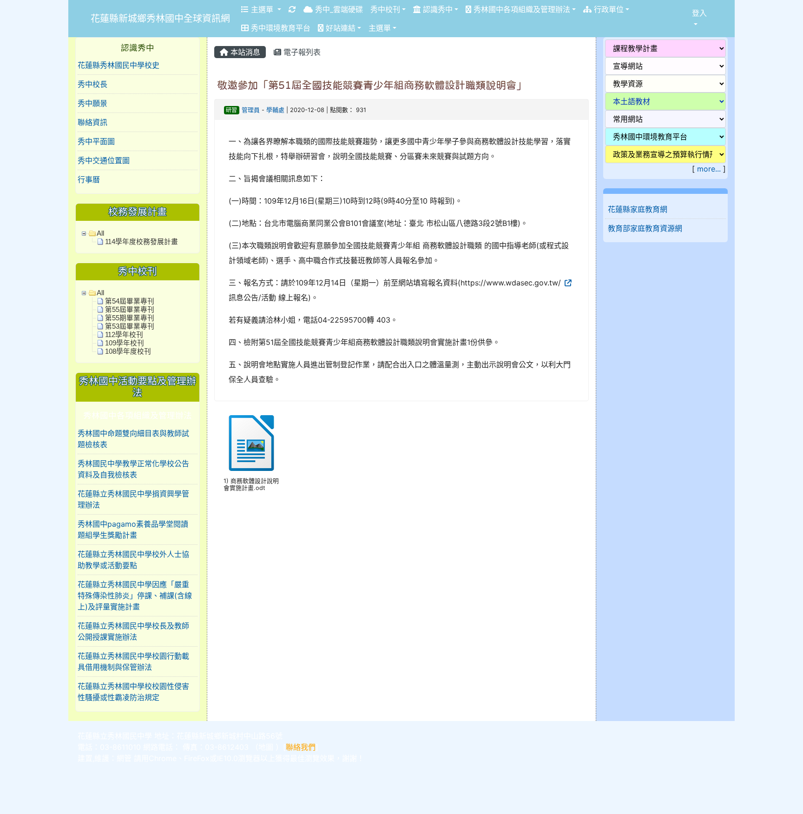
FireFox (197, 758)
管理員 (251, 109)
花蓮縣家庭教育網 (637, 209)
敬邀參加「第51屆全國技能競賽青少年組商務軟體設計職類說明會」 (372, 85)
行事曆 (89, 179)
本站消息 (244, 52)
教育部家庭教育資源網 (645, 228)
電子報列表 (301, 52)
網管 (124, 758)
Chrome (163, 758)
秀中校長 (92, 84)
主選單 (262, 9)
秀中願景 (92, 103)
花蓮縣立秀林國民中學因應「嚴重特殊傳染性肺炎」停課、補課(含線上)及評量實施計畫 (135, 595)
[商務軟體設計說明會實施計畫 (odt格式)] (251, 443)
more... (709, 168)
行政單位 (608, 9)
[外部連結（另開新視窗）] (567, 282)
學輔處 (275, 109)
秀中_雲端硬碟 (338, 9)
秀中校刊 (385, 9)
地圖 (265, 747)
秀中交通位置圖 (104, 160)
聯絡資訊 (92, 122)
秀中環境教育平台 (279, 28)
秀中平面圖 (96, 141)
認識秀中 (437, 9)
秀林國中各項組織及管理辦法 (520, 9)
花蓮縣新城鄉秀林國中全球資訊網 (160, 18)
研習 (231, 109)
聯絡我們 (301, 747)
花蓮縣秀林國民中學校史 (118, 65)
